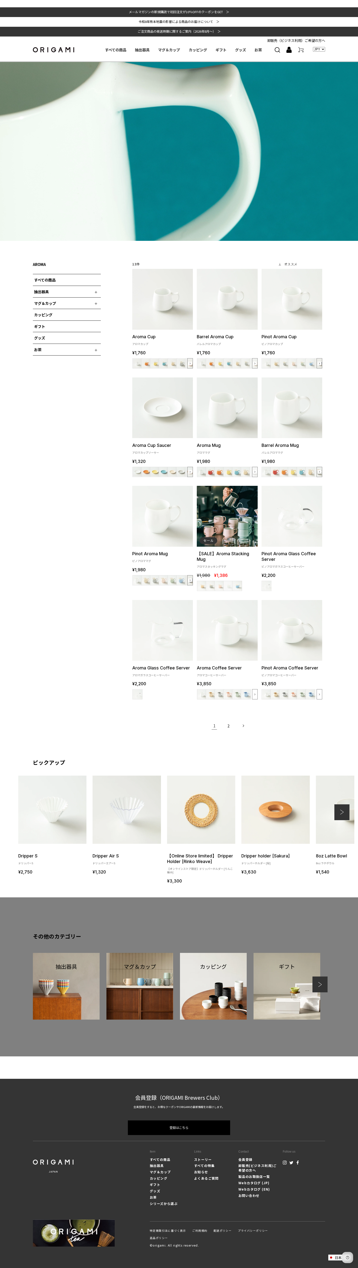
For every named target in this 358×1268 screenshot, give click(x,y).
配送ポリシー (223, 1230)
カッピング (43, 314)
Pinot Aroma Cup (279, 340)
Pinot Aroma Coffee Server (290, 671)
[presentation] (190, 363)
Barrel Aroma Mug (280, 448)
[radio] (137, 363)
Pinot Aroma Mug (150, 557)
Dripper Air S (106, 859)
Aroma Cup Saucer (151, 448)
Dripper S (28, 859)
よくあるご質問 (206, 1178)
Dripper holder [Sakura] (265, 859)
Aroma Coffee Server (219, 671)
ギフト (39, 326)
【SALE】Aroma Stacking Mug (223, 559)
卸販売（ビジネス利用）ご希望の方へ (296, 40)
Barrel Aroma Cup (215, 340)
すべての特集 (204, 1165)
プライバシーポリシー (253, 1230)
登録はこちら (179, 1127)
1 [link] (214, 726)
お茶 (153, 1197)
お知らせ (201, 1172)
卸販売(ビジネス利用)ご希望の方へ (257, 1167)
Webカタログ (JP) (254, 1183)
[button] (277, 50)
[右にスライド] (320, 984)
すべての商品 (45, 279)
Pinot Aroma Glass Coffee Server (289, 559)
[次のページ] (243, 726)
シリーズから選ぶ (164, 1203)
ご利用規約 (199, 1230)
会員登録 (245, 1159)
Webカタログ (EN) (254, 1189)
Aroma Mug (209, 448)
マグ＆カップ (160, 1172)
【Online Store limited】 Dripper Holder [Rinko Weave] (200, 863)
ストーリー (203, 1159)
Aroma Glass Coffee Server (161, 671)
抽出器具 (157, 1165)
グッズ (39, 337)
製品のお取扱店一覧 (254, 1176)
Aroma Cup (144, 340)
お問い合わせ (248, 1195)
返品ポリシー (159, 1238)
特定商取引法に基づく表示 (168, 1230)
